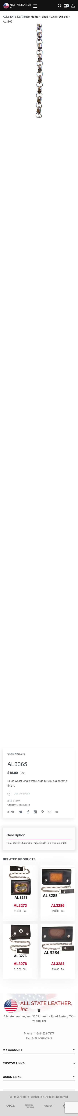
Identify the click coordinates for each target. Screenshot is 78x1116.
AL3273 (20, 905)
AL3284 (57, 963)
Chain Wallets (59, 16)
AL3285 (57, 905)
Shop (44, 16)
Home (34, 16)
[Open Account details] (73, 6)
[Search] (59, 6)
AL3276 (20, 963)
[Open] (35, 6)
